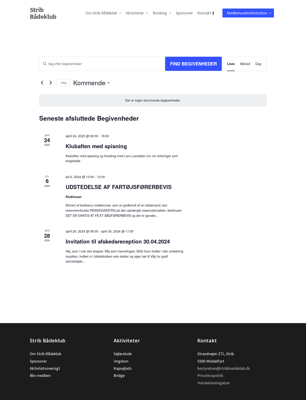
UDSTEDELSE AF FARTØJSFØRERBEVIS (119, 187)
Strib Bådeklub (43, 13)
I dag (63, 82)
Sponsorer (38, 361)
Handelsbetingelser (213, 382)
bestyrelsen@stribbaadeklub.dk (223, 368)
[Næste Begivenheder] (50, 82)
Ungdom (121, 361)
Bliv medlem (40, 375)
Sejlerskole (123, 353)
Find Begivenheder (193, 63)
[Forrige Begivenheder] (42, 82)
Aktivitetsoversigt (45, 368)
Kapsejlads (123, 368)
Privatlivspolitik (210, 375)
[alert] (153, 100)
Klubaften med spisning (96, 146)
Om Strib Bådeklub (45, 353)
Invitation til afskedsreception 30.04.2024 (118, 241)
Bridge (119, 375)
